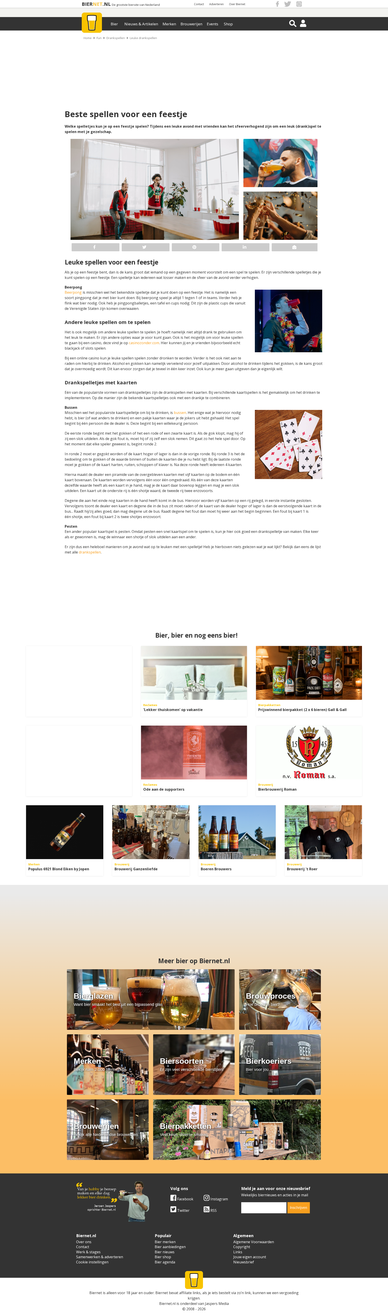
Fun (99, 38)
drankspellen (90, 552)
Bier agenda (165, 1262)
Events (212, 23)
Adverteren (216, 4)
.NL (107, 4)
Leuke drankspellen (143, 38)
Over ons (83, 1241)
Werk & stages (88, 1251)
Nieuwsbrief (243, 1262)
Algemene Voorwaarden (253, 1241)
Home (88, 38)
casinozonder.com (144, 342)
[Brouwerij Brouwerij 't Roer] (323, 832)
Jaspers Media (217, 1303)
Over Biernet (237, 4)
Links (237, 1251)
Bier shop (163, 1256)
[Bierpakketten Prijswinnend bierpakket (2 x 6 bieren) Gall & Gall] (309, 673)
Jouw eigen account (249, 1256)
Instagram (218, 1199)
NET (98, 4)
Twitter (183, 1210)
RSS (213, 1210)
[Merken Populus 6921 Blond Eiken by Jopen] (64, 832)
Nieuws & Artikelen (141, 23)
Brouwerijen (191, 23)
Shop (228, 23)
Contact (199, 4)
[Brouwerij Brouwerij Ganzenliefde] (151, 832)
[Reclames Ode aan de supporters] (194, 752)
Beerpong (74, 292)
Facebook (184, 1199)
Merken (169, 23)
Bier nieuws (164, 1251)
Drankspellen (115, 38)
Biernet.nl (167, 1303)
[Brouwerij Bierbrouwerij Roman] (309, 752)
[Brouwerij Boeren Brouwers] (237, 832)
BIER (87, 4)
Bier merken (165, 1241)
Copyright (241, 1246)
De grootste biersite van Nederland (136, 5)
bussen (180, 412)
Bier (114, 23)
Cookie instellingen (92, 1262)
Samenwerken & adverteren (99, 1256)
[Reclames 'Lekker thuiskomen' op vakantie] (194, 673)
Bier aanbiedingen (170, 1246)
